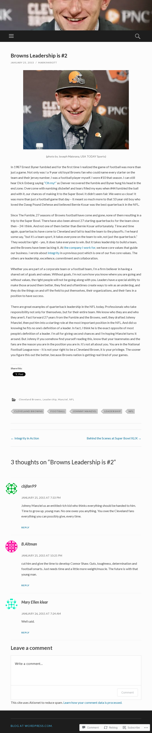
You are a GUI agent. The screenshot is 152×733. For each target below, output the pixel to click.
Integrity (54, 253)
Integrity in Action (25, 438)
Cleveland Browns (30, 399)
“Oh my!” (50, 183)
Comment (127, 692)
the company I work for (79, 247)
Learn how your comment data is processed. (92, 702)
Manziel (63, 399)
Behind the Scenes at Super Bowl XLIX (114, 438)
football (57, 411)
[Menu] (11, 36)
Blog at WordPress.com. (32, 725)
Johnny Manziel (85, 411)
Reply (25, 527)
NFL (71, 399)
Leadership (50, 399)
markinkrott (47, 62)
